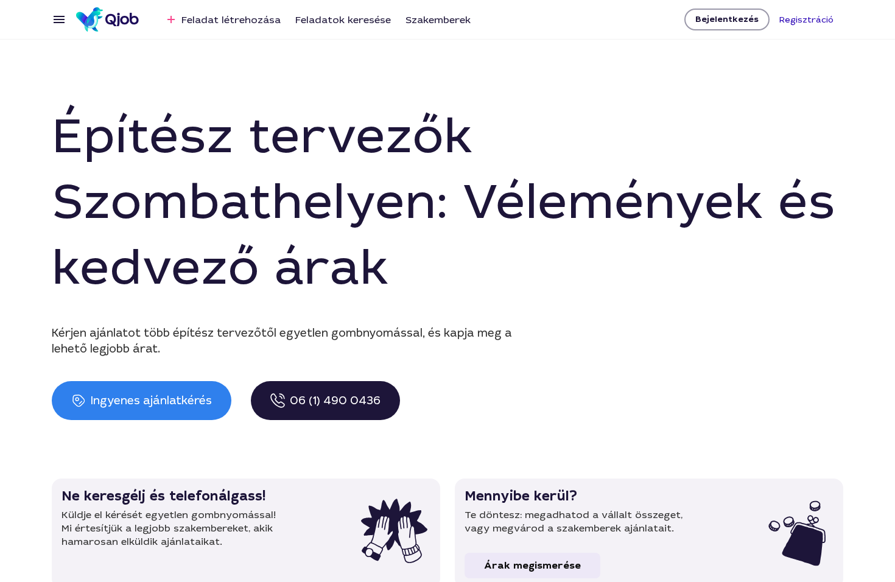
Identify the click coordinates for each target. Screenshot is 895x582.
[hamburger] (59, 19)
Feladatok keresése (343, 19)
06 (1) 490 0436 (335, 400)
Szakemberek (438, 19)
